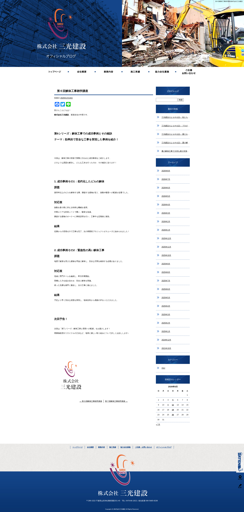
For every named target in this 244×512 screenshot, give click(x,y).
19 (173, 410)
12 (173, 405)
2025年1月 (166, 331)
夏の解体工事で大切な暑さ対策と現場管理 (176, 151)
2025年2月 (166, 323)
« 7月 (158, 424)
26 (173, 415)
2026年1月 (166, 230)
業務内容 (108, 72)
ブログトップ (173, 91)
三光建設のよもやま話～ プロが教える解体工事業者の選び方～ (176, 126)
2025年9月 (166, 264)
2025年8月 (166, 272)
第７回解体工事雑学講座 (116, 401)
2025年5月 (166, 298)
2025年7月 (166, 281)
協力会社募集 (162, 72)
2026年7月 (166, 179)
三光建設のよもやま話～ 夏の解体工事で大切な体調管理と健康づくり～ (176, 143)
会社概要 (81, 72)
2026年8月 (166, 171)
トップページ (55, 72)
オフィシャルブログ (164, 447)
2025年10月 (166, 255)
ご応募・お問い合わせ (189, 72)
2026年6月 (166, 188)
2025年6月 (166, 289)
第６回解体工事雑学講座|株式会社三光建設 (229, 1)
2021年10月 (166, 348)
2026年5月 (166, 196)
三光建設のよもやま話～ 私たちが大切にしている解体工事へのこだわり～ (176, 117)
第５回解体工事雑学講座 (90, 401)
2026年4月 (166, 205)
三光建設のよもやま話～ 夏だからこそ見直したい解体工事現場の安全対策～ (176, 134)
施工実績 (135, 72)
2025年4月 (166, 306)
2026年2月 (166, 221)
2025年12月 (166, 238)
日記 (163, 368)
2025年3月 (166, 314)
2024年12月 (166, 340)
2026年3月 (166, 213)
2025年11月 (166, 247)
